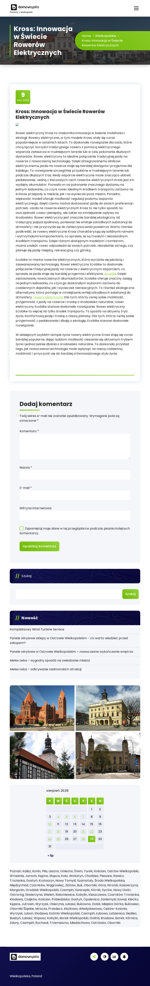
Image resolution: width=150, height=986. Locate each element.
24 (50, 839)
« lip (51, 855)
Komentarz (29, 431)
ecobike (110, 274)
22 (91, 831)
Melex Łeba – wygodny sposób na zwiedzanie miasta (50, 660)
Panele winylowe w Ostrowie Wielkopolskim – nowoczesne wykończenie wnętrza (71, 651)
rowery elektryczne (48, 297)
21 (83, 831)
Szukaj (26, 576)
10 (49, 824)
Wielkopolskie (105, 36)
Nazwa (26, 467)
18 (58, 831)
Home (86, 36)
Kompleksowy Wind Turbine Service (37, 629)
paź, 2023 (23, 96)
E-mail (26, 488)
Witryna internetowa (35, 508)
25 (58, 839)
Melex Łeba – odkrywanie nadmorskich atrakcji (45, 669)
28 (83, 839)
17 (49, 831)
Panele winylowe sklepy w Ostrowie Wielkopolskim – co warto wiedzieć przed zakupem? (69, 640)
